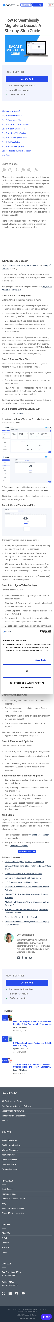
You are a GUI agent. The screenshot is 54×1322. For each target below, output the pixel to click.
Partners (5, 1247)
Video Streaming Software (13, 1111)
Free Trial (37, 5)
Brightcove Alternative (11, 1145)
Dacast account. (22, 413)
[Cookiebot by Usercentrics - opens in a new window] (40, 631)
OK (27, 671)
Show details (40, 660)
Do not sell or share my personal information (27, 685)
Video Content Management (13, 1116)
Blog (4, 1203)
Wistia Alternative (9, 1160)
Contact (5, 1252)
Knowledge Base (9, 1194)
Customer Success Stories (13, 1199)
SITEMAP (43, 1309)
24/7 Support (7, 1189)
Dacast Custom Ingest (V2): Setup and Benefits (24, 861)
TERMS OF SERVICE (31, 1309)
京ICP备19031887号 (27, 1319)
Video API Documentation (13, 1208)
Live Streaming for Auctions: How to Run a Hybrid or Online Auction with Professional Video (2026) (32, 1023)
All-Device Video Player (12, 1101)
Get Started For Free (27, 852)
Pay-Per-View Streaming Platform (16, 1106)
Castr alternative (9, 1164)
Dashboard (26, 5)
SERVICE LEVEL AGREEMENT (27, 1311)
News (4, 1238)
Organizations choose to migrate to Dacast (20, 265)
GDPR (10, 1309)
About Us (6, 1233)
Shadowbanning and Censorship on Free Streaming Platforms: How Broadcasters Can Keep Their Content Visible (31, 1065)
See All (5, 1120)
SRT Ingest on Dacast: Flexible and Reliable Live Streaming (32, 1044)
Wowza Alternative (10, 1150)
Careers (5, 1243)
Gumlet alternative (9, 1169)
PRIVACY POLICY (18, 1309)
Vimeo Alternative (9, 1140)
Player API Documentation (13, 1213)
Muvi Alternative (9, 1155)
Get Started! (27, 78)
